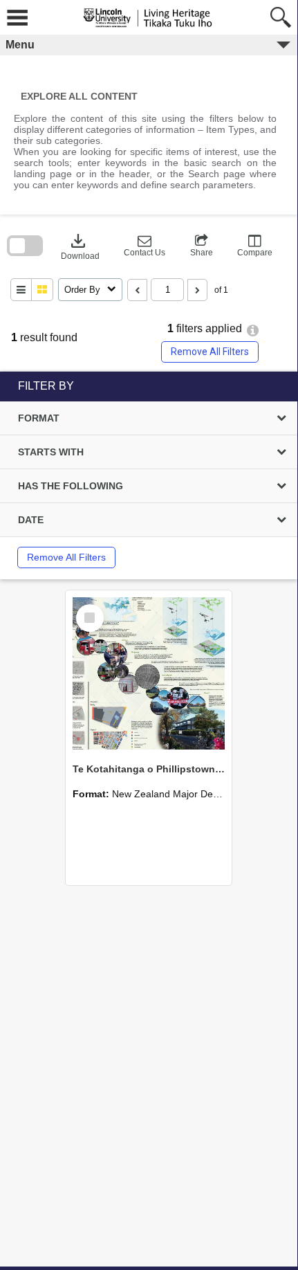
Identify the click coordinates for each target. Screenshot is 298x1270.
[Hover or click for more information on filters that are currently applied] (253, 330)
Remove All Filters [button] (210, 351)
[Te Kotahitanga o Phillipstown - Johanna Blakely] (149, 673)
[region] (148, 475)
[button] (144, 245)
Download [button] (80, 245)
